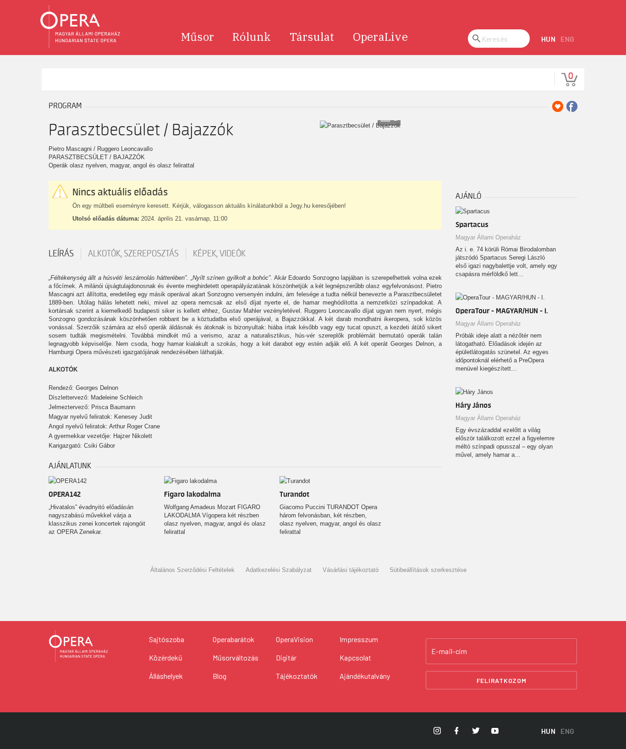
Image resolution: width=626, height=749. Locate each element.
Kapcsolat (355, 657)
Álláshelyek (166, 675)
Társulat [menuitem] (312, 36)
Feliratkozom (502, 680)
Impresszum (359, 639)
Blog (219, 675)
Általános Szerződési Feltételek (192, 569)
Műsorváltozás (235, 657)
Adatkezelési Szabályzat (279, 569)
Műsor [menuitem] (197, 36)
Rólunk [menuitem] (251, 36)
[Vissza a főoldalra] (80, 27)
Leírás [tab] (61, 254)
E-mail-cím (449, 651)
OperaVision (294, 639)
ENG (567, 38)
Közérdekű (165, 657)
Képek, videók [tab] (219, 254)
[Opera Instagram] (437, 730)
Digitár (286, 657)
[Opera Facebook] (456, 730)
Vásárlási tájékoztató (351, 569)
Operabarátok (233, 639)
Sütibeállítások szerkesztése (428, 569)
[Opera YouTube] (495, 730)
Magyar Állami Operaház (488, 237)
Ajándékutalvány (365, 675)
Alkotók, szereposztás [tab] (133, 254)
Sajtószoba (166, 639)
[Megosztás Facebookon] (571, 106)
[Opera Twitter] (475, 730)
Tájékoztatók (297, 675)
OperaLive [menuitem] (380, 36)
